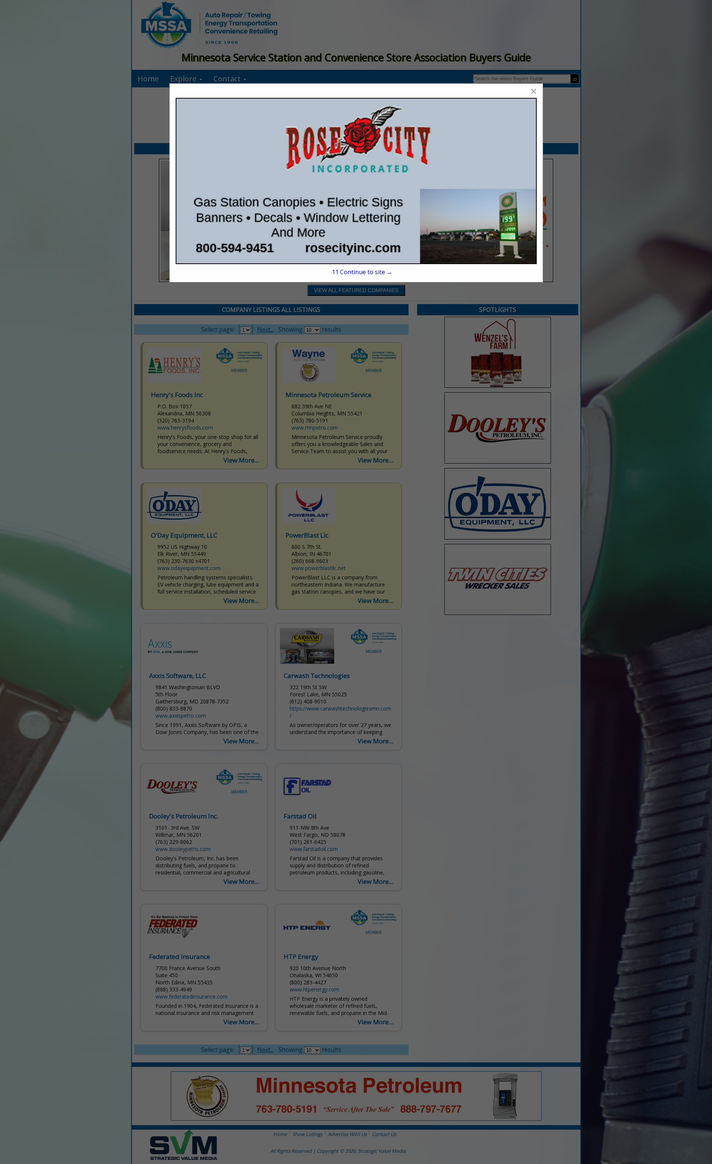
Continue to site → (362, 272)
